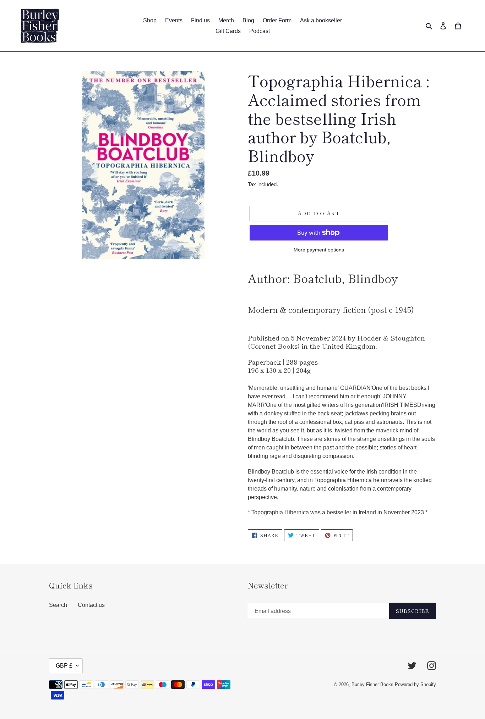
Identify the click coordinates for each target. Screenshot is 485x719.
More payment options (319, 250)
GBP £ (64, 666)
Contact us (91, 605)
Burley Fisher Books (373, 684)
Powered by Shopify (415, 684)
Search (58, 605)
